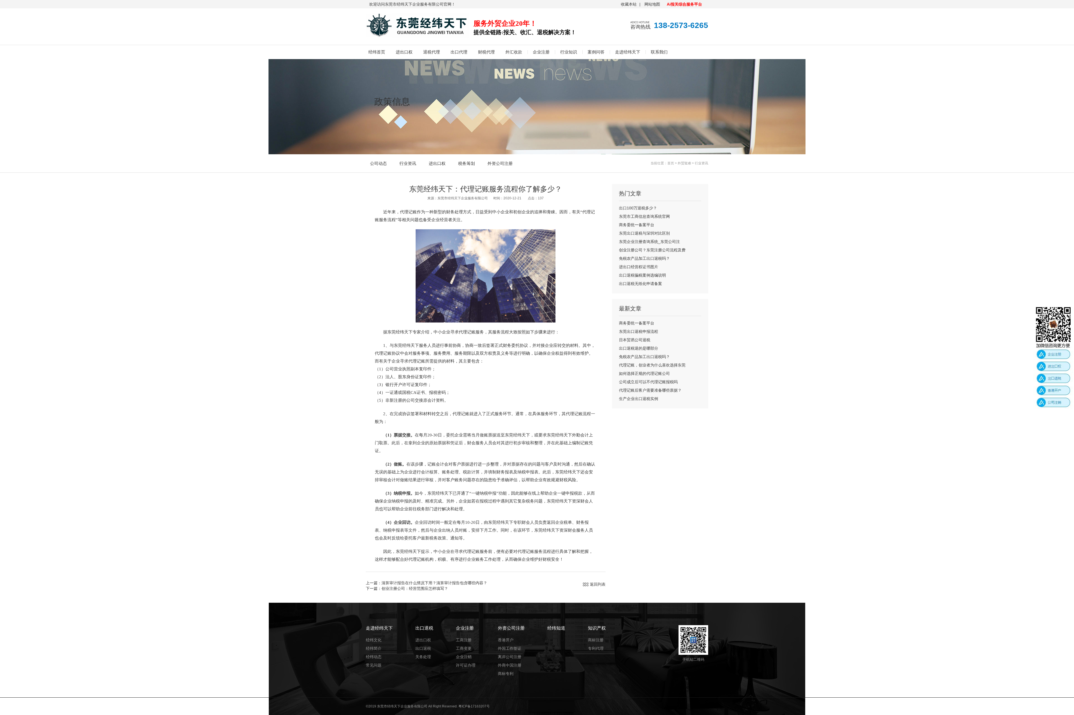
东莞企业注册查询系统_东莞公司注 (649, 241)
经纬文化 (373, 640)
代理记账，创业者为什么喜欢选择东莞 (652, 365)
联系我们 (659, 52)
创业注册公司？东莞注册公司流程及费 (652, 250)
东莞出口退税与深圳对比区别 (644, 233)
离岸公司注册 (509, 657)
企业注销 (464, 657)
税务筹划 (466, 163)
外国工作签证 (509, 648)
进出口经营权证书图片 (638, 267)
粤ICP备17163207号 (474, 706)
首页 (670, 163)
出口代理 (459, 52)
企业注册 (541, 52)
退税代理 (431, 52)
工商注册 (464, 640)
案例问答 (596, 52)
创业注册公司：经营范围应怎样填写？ (414, 588)
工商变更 (464, 648)
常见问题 (373, 665)
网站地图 (652, 4)
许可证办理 (465, 665)
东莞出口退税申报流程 (638, 331)
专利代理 (596, 648)
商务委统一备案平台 (636, 225)
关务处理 (423, 657)
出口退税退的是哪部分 (638, 348)
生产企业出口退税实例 (638, 398)
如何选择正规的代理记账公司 (644, 373)
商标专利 (506, 673)
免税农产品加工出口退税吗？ (644, 258)
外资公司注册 (500, 163)
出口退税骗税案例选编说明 (642, 275)
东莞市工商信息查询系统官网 (644, 216)
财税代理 (486, 52)
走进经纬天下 (627, 52)
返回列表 (598, 584)
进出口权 (404, 52)
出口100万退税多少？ (638, 208)
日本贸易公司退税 (634, 340)
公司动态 (378, 163)
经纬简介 (373, 648)
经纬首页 (376, 52)
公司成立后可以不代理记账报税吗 (648, 382)
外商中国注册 (509, 665)
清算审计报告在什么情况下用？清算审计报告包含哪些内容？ (434, 583)
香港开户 (506, 640)
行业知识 (568, 52)
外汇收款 (513, 52)
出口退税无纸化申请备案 (640, 283)
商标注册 (596, 640)
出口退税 (423, 648)
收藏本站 (629, 4)
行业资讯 (407, 163)
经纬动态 (373, 657)
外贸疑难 (684, 163)
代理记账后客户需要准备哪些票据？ (650, 390)
